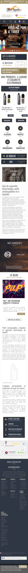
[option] (7, 108)
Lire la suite (21, 314)
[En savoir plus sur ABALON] (20, 254)
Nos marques (14, 243)
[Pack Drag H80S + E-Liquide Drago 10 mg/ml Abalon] (21, 99)
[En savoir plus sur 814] (7, 254)
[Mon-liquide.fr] (14, 9)
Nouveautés (14, 90)
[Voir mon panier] (24, 21)
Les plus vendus (14, 87)
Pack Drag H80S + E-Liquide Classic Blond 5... (7, 109)
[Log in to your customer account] (15, 21)
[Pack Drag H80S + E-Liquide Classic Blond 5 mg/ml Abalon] (7, 99)
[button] (25, 107)
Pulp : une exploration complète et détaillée (11, 302)
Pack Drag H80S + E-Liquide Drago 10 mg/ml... (21, 109)
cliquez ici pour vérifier (6, 554)
